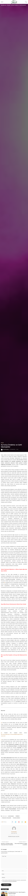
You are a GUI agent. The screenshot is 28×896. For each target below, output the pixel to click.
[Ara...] (25, 2)
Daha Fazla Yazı (14, 833)
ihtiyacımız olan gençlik (6, 817)
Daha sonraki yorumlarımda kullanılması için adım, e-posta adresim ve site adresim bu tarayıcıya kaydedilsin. (14, 881)
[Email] (25, 822)
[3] (26, 651)
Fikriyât (2, 442)
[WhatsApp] (22, 822)
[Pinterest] (19, 822)
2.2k (17, 449)
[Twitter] (15, 822)
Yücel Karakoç (6, 449)
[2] (4, 582)
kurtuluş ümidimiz (16, 817)
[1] (1, 722)
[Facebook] (12, 822)
